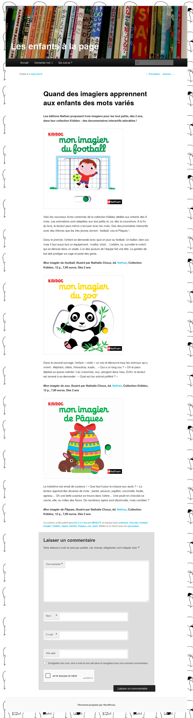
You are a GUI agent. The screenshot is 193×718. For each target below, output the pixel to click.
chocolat (133, 522)
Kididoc (57, 526)
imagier (47, 526)
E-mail (51, 634)
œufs (95, 526)
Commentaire (54, 564)
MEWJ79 (96, 522)
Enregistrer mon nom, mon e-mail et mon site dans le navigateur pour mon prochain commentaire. (98, 663)
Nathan (122, 263)
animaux (123, 522)
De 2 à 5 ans (80, 522)
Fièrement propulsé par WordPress (96, 704)
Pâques (82, 526)
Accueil (24, 62)
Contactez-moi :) (43, 62)
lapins (65, 526)
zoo (89, 526)
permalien (133, 526)
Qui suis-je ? (65, 62)
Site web (50, 653)
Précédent (153, 74)
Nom (51, 616)
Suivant (168, 74)
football (143, 522)
